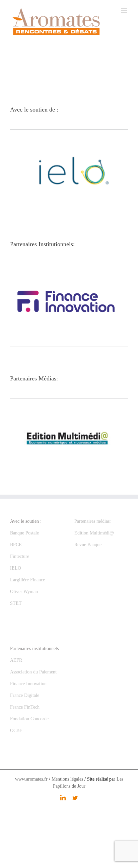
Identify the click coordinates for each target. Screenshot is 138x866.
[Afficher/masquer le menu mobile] (124, 10)
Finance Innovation (28, 683)
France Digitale (24, 695)
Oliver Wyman (24, 591)
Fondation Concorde (29, 718)
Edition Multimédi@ (94, 532)
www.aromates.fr (31, 779)
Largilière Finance (27, 579)
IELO (15, 568)
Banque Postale (24, 532)
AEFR (16, 660)
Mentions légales (67, 779)
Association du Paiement (33, 671)
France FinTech (25, 707)
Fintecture (19, 556)
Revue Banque (87, 544)
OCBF (16, 730)
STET (16, 603)
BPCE (16, 544)
